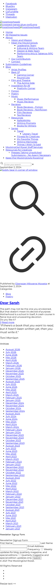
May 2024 (11, 421)
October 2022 (13, 472)
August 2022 (13, 478)
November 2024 (15, 405)
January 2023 (13, 464)
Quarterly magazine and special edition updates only (24, 556)
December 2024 (15, 403)
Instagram (11, 9)
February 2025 (14, 397)
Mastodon (11, 17)
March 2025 (12, 395)
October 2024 (13, 408)
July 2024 (11, 416)
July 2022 (11, 480)
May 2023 (11, 454)
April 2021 (11, 520)
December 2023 (15, 435)
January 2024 (13, 432)
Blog (8, 294)
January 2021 (13, 528)
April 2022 (11, 488)
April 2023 (11, 456)
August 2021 (12, 510)
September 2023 (15, 443)
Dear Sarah (9, 303)
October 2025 (13, 376)
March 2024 (12, 427)
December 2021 (14, 499)
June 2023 (11, 451)
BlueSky (10, 6)
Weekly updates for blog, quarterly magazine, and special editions (26, 552)
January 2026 (13, 368)
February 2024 (14, 429)
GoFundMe (12, 11)
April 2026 (11, 360)
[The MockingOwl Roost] (20, 25)
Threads (10, 14)
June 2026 (11, 355)
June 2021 (11, 515)
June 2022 (11, 483)
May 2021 (11, 518)
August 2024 (13, 413)
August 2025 (13, 381)
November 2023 (15, 437)
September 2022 (15, 475)
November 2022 (15, 470)
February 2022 (14, 494)
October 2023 (13, 440)
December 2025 (15, 371)
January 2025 (13, 400)
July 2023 (11, 448)
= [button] (15, 583)
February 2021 (13, 526)
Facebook (11, 3)
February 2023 (14, 462)
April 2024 (11, 424)
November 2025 (15, 373)
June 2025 (11, 387)
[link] (33, 164)
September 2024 (15, 411)
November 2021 (14, 502)
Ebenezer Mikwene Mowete (31, 283)
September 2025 (15, 379)
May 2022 (11, 486)
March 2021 (12, 523)
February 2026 (14, 365)
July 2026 (11, 352)
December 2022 (15, 467)
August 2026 (13, 349)
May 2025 (11, 389)
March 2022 (12, 491)
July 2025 (11, 384)
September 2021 (15, 507)
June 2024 (11, 419)
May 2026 (11, 357)
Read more (8, 322)
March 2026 (12, 363)
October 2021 (13, 504)
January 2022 (13, 496)
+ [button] (14, 583)
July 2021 (11, 512)
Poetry (9, 296)
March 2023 (12, 459)
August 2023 (13, 445)
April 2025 (11, 392)
